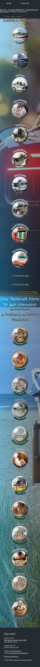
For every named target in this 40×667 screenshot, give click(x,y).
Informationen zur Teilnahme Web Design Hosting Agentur (28, 293)
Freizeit (31, 315)
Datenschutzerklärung (11, 656)
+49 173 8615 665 (15, 651)
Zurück (4, 292)
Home (9, 3)
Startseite (3, 10)
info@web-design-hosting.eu (18, 653)
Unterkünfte (22, 309)
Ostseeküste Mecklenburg (16, 10)
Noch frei (25, 3)
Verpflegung (13, 315)
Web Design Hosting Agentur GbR (15, 640)
